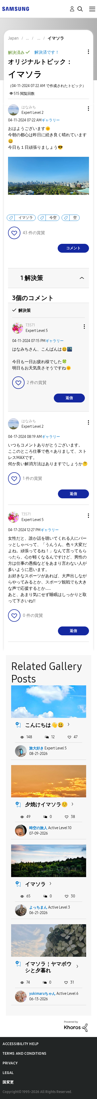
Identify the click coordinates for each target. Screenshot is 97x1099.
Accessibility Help (21, 1044)
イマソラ (25, 217)
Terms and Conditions (25, 1053)
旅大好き (36, 748)
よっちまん (38, 907)
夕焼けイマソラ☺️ (46, 804)
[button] (80, 108)
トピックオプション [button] (79, 52)
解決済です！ (46, 52)
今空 (53, 217)
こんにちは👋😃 (44, 725)
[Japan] (15, 8)
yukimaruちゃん (42, 993)
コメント (73, 248)
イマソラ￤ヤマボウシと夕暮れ (48, 967)
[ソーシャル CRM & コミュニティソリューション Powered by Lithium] (75, 1025)
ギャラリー (51, 120)
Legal (8, 1073)
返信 (69, 398)
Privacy (10, 1063)
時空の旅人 (38, 828)
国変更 (8, 1082)
